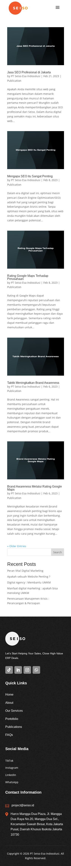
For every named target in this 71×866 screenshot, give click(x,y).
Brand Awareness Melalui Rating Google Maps (34, 488)
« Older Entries (16, 546)
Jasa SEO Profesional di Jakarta (29, 72)
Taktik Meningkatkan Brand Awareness (33, 382)
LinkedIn (10, 775)
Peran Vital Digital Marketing (25, 570)
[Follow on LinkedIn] (18, 670)
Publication (14, 80)
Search (57, 552)
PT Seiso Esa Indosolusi (25, 76)
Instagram (11, 767)
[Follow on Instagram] (27, 670)
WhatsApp (11, 782)
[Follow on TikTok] (9, 670)
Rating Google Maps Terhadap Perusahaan (27, 277)
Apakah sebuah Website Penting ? (28, 576)
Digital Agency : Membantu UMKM (29, 582)
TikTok (9, 760)
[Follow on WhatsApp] (36, 670)
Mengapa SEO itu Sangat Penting (30, 176)
